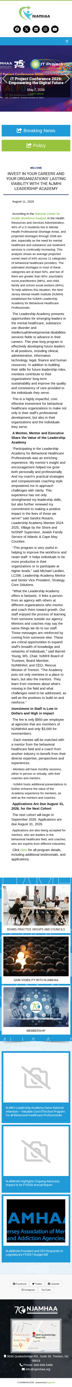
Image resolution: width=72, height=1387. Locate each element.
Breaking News (38, 130)
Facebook (20, 1283)
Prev (5, 78)
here (23, 850)
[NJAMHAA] (36, 20)
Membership (36, 1030)
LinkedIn (55, 1283)
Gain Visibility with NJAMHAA (36, 980)
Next (67, 78)
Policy (39, 145)
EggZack (51, 1382)
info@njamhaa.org (38, 1369)
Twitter (38, 1283)
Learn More (36, 93)
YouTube (46, 1289)
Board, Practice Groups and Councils (36, 929)
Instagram (29, 1289)
